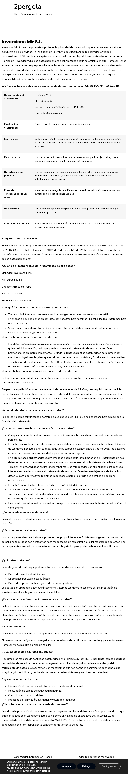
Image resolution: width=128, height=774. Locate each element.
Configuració (109, 766)
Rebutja (86, 766)
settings (46, 770)
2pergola (27, 6)
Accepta (66, 766)
